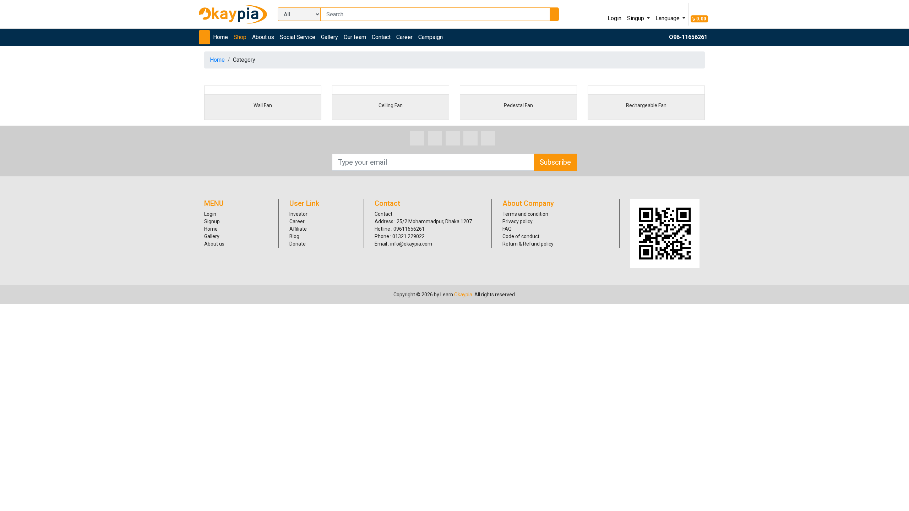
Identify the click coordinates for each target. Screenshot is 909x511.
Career (404, 37)
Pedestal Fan (518, 105)
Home (220, 37)
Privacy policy (517, 221)
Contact (381, 37)
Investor (298, 214)
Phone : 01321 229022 (400, 236)
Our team (355, 37)
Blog (294, 236)
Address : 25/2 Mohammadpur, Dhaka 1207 (423, 221)
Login (614, 18)
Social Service (297, 37)
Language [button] (668, 18)
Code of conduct (520, 236)
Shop (240, 37)
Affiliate (298, 229)
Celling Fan (391, 105)
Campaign (430, 37)
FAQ (507, 229)
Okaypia (463, 294)
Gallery (329, 37)
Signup (212, 221)
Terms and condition (525, 214)
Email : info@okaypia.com (403, 244)
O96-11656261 (688, 37)
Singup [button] (636, 18)
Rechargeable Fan (646, 105)
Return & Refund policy (528, 244)
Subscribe (555, 162)
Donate (297, 244)
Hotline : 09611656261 (400, 229)
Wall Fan (263, 105)
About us (263, 37)
